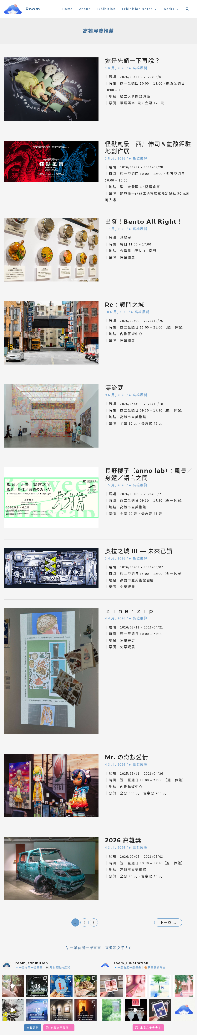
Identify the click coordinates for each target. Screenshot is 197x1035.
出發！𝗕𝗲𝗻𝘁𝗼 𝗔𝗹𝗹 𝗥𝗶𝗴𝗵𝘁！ (144, 221)
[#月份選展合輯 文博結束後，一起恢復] (37, 986)
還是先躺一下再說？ (132, 60)
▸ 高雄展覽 (138, 68)
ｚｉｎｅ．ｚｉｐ (129, 611)
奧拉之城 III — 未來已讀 (139, 551)
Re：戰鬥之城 (124, 304)
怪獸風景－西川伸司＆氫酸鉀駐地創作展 (148, 147)
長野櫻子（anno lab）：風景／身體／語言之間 (149, 474)
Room (32, 9)
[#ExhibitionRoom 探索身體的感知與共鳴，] (85, 1010)
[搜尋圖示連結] (187, 9)
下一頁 (168, 922)
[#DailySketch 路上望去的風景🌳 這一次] (160, 986)
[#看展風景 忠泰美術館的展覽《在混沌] (136, 1010)
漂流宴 (114, 387)
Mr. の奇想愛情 (126, 757)
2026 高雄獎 (123, 840)
